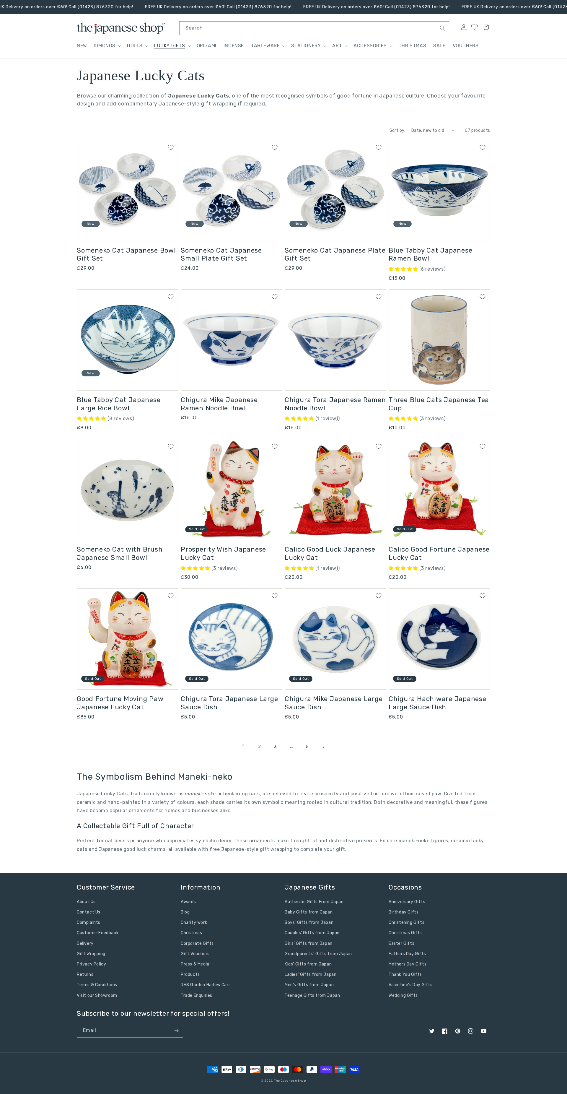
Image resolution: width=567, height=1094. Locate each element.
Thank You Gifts (405, 974)
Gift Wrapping (91, 953)
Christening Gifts (406, 922)
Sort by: (397, 130)
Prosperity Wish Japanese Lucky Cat (223, 553)
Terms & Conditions (97, 984)
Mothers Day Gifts (407, 964)
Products (190, 974)
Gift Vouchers (195, 953)
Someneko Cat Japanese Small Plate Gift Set (221, 254)
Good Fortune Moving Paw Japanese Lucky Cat (120, 703)
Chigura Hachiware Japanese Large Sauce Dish (437, 703)
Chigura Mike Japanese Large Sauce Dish (333, 703)
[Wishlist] (474, 27)
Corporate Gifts (197, 943)
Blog (185, 912)
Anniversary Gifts (407, 901)
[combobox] (314, 28)
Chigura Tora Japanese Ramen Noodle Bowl (335, 404)
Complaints (88, 922)
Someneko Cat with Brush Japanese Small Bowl (119, 553)
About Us (86, 901)
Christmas (191, 932)
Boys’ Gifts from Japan (309, 922)
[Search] (442, 28)
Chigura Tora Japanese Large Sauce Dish (229, 703)
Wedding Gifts (403, 995)
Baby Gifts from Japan (309, 912)
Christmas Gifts (405, 932)
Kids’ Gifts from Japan (308, 964)
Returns (85, 974)
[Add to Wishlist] (171, 147)
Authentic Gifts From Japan (314, 901)
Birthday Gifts (403, 912)
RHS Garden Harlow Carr (205, 984)
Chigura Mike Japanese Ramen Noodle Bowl (219, 404)
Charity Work (194, 922)
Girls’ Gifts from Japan (309, 943)
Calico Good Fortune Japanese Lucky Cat (439, 553)
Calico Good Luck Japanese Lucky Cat (330, 553)
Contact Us (88, 912)
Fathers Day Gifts (407, 953)
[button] (107, 46)
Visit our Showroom (97, 995)
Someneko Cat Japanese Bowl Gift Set (126, 254)
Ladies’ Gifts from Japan (310, 974)
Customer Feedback (97, 932)
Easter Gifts (401, 943)
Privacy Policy (91, 964)
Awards (188, 901)
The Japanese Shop (290, 1080)
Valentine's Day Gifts (411, 984)
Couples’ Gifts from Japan (312, 932)
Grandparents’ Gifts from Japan (318, 953)
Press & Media (195, 964)
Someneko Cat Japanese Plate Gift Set (335, 254)
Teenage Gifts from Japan (312, 995)
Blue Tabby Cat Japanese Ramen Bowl (430, 254)
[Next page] (323, 746)
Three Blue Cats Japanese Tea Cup (439, 404)
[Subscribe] (176, 1031)
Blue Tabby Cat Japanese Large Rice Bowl (118, 404)
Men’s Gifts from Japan (309, 984)
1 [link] (243, 746)
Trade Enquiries (196, 995)
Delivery (85, 943)
